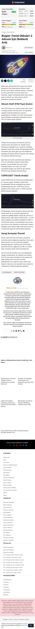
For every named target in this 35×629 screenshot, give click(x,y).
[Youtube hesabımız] (12, 626)
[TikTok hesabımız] (15, 626)
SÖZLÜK (4, 26)
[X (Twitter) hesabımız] (6, 626)
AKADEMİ (4, 23)
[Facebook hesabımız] (3, 626)
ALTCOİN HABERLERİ (7, 20)
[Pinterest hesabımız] (18, 626)
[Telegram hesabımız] (24, 626)
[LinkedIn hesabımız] (21, 626)
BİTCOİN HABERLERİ (7, 16)
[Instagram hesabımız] (9, 626)
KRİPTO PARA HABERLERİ (9, 13)
